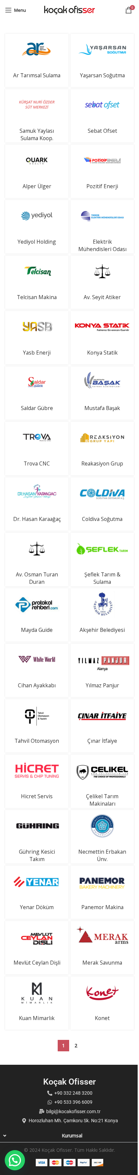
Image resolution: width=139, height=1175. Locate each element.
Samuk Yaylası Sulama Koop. (37, 134)
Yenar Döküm (37, 907)
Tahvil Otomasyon (37, 740)
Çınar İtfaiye (102, 740)
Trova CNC (37, 463)
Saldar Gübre (37, 408)
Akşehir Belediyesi (102, 630)
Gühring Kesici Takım (37, 855)
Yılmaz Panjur (102, 685)
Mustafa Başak (102, 408)
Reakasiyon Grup (102, 463)
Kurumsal (72, 1135)
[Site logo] (69, 9)
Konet (102, 1018)
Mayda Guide (37, 630)
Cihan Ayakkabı (37, 685)
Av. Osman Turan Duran (37, 578)
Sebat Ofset (102, 130)
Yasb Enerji (37, 352)
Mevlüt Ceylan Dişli (36, 962)
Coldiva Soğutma (102, 519)
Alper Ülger (37, 186)
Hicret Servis (37, 796)
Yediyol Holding (37, 241)
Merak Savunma (102, 962)
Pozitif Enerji (102, 186)
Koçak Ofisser (69, 1082)
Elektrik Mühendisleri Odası (102, 245)
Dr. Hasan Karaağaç (37, 519)
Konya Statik (102, 352)
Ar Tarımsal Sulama (36, 75)
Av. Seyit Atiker (102, 297)
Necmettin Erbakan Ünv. (102, 855)
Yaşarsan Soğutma (102, 75)
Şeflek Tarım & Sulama (102, 578)
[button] (69, 1135)
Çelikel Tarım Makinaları (102, 800)
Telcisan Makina (37, 297)
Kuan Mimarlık (37, 1018)
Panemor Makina (102, 907)
